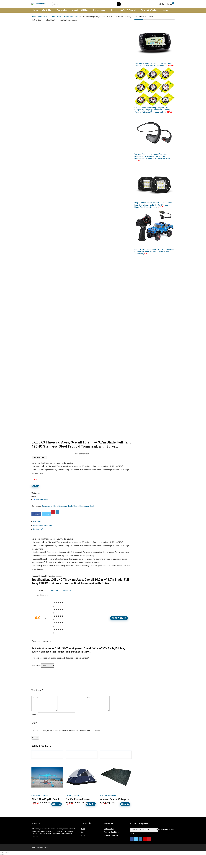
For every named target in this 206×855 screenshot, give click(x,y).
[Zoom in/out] (8, 852)
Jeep (113, 10)
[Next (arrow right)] (3, 854)
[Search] (119, 4)
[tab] (82, 521)
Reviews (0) (38, 529)
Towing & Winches (149, 10)
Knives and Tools (65, 506)
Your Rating (36, 665)
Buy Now (35, 486)
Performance (99, 10)
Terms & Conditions (111, 832)
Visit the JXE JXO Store (61, 590)
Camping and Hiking (49, 506)
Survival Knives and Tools (67, 17)
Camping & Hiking (80, 10)
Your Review (37, 690)
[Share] (3, 852)
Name (34, 715)
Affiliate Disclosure (111, 835)
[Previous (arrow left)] (1, 854)
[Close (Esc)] (1, 852)
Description (38, 521)
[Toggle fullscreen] (6, 852)
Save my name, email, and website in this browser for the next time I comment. (67, 730)
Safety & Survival (128, 10)
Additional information (42, 525)
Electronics (62, 10)
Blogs (83, 835)
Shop (38, 17)
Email (34, 723)
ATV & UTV (46, 10)
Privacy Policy (109, 829)
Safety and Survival (49, 17)
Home (35, 10)
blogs (165, 10)
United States (42, 500)
